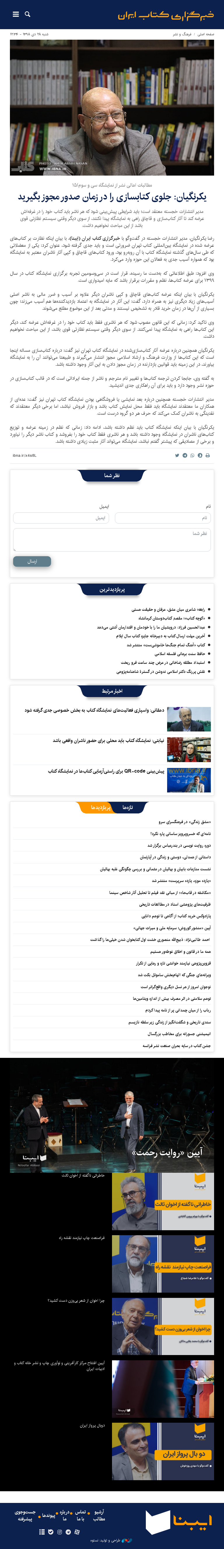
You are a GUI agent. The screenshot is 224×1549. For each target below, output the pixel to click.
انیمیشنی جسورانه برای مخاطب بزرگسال (179, 1034)
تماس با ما (80, 1516)
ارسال (32, 561)
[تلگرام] (68, 1532)
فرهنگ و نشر (182, 34)
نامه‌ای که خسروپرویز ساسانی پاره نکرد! (180, 834)
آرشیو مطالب (99, 1516)
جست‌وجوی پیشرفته (25, 1516)
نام (208, 506)
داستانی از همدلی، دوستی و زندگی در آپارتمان (175, 857)
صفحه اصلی (205, 34)
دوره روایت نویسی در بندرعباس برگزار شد (179, 845)
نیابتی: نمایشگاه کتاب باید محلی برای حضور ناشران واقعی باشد (108, 741)
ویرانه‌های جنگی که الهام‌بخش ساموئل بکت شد (174, 975)
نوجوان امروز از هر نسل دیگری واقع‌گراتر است (176, 987)
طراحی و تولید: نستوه (105, 1540)
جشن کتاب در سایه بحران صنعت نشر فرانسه (177, 1046)
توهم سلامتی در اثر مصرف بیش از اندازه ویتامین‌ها (172, 998)
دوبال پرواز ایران (92, 1425)
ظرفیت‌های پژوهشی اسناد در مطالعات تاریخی (175, 904)
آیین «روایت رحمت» (167, 1152)
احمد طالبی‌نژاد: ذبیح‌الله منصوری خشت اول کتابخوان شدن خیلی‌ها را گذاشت (150, 940)
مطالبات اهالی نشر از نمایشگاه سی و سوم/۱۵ (112, 185)
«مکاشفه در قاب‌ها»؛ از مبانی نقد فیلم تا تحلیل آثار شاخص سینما (160, 893)
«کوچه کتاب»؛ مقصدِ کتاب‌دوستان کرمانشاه (172, 618)
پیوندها (48, 1515)
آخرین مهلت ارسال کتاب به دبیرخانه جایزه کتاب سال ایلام (160, 636)
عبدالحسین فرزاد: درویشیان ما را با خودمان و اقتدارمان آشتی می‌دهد (151, 627)
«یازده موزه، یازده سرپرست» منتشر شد (181, 881)
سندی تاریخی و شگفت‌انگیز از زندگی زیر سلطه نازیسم (170, 1022)
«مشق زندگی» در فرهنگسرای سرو (185, 822)
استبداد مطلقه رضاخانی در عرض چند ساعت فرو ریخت (163, 662)
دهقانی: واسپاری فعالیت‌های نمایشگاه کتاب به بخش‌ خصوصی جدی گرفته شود (94, 710)
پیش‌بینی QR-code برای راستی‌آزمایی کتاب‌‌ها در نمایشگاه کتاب (106, 771)
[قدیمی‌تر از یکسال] (189, 719)
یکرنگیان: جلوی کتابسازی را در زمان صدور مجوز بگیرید (112, 196)
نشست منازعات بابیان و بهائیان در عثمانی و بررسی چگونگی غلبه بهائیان (155, 869)
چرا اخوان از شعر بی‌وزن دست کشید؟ (76, 1300)
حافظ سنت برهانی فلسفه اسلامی (180, 654)
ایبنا (166, 16)
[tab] (128, 807)
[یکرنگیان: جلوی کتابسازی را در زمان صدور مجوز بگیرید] (112, 108)
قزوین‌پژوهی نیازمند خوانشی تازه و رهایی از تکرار (173, 963)
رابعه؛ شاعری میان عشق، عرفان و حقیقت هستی (168, 609)
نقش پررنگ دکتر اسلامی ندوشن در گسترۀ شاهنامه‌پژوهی (160, 671)
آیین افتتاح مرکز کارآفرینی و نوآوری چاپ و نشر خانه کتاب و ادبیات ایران (59, 1366)
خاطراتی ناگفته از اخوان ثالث (83, 1175)
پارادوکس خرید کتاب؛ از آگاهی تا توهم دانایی (176, 916)
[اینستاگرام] (59, 1532)
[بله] (50, 1532)
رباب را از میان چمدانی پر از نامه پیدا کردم (178, 1010)
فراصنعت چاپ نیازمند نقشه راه (82, 1238)
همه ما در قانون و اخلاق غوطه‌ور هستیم (180, 951)
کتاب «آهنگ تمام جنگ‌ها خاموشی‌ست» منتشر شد (166, 645)
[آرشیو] (42, 1532)
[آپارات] (77, 1532)
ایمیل (104, 506)
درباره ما (64, 1516)
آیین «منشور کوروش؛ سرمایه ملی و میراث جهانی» (172, 928)
